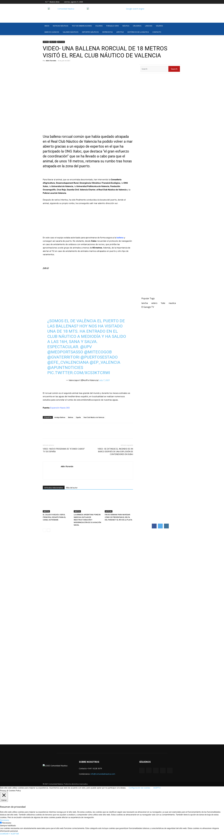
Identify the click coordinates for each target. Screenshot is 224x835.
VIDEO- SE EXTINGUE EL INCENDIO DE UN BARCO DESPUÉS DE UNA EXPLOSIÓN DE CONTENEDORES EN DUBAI (115, 451)
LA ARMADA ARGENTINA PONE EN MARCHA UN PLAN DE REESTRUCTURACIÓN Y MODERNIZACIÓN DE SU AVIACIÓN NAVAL (87, 520)
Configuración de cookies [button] (139, 788)
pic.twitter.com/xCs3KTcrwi (78, 372)
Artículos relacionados (53, 488)
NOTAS (46, 42)
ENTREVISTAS (107, 32)
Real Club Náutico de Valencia (94, 417)
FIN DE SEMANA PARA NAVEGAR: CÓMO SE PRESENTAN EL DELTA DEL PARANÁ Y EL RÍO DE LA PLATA (118, 517)
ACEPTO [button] (157, 788)
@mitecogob (98, 351)
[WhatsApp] (57, 433)
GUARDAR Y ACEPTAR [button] (9, 834)
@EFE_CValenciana (68, 362)
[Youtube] (179, 2)
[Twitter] (175, 2)
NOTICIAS (61, 42)
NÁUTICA (125, 26)
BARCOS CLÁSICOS (52, 32)
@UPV (86, 346)
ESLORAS (99, 26)
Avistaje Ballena (59, 417)
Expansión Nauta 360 (60, 407)
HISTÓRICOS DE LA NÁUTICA (138, 32)
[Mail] (171, 2)
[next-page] (48, 530)
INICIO (47, 26)
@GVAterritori (63, 357)
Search (174, 69)
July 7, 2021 (104, 380)
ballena (120, 237)
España (78, 417)
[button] (178, 26)
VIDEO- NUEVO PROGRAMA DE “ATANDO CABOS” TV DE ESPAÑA (64, 450)
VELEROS (159, 26)
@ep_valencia (105, 362)
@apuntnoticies (65, 367)
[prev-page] (44, 530)
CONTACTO (156, 32)
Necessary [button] (4, 820)
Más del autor (72, 488)
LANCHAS (148, 26)
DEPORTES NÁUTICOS (90, 32)
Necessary (6, 823)
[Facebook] (162, 2)
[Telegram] (63, 433)
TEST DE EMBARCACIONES (82, 26)
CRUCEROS (137, 26)
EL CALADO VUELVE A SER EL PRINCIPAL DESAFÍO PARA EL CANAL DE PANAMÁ (54, 517)
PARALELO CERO (112, 26)
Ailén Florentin (51, 61)
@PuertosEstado (99, 357)
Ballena (70, 417)
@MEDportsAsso (65, 351)
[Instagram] (166, 2)
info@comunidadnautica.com (103, 774)
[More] (75, 433)
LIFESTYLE (120, 32)
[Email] (69, 433)
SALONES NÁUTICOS (70, 32)
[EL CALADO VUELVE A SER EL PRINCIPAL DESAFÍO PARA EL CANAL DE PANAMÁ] (57, 502)
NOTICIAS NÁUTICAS (60, 26)
